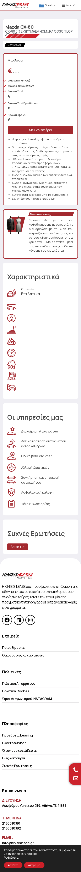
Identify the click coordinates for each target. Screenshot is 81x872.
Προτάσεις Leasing (17, 735)
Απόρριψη (34, 865)
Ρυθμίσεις (11, 857)
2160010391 (11, 823)
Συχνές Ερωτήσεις (17, 766)
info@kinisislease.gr (18, 843)
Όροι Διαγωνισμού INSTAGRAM (27, 698)
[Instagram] (30, 620)
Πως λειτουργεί (14, 758)
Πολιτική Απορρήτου (18, 683)
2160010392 (11, 828)
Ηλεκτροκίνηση (14, 743)
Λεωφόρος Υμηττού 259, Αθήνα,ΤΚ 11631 (34, 805)
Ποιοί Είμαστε (13, 647)
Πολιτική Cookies (15, 691)
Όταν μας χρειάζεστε (19, 750)
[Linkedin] (19, 620)
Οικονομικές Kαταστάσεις (23, 655)
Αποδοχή (13, 865)
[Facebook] (7, 620)
